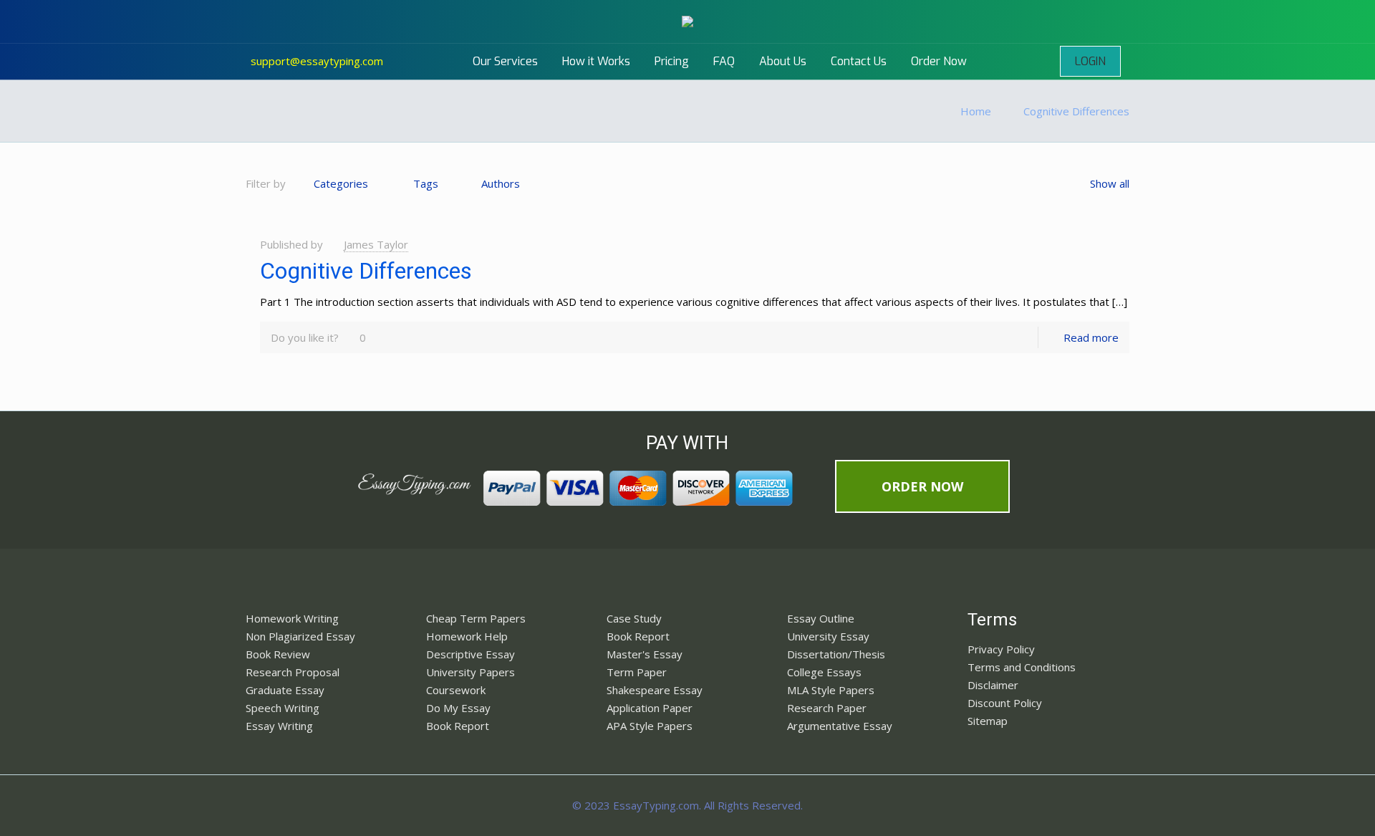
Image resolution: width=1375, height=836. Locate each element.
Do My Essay (458, 708)
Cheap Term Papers (476, 618)
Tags (425, 183)
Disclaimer (993, 685)
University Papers (470, 672)
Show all (1109, 183)
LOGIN (1090, 61)
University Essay (828, 636)
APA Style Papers (650, 726)
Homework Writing (292, 618)
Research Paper (827, 708)
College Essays (824, 672)
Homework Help (467, 636)
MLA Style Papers (830, 690)
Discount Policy (1005, 703)
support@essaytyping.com (317, 61)
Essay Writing (279, 726)
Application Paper (650, 708)
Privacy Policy (1001, 649)
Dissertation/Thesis (836, 654)
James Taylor (376, 244)
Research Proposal (292, 672)
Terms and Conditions (1022, 667)
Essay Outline (820, 618)
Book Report (457, 726)
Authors (500, 183)
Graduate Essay (285, 690)
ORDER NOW (922, 486)
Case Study (634, 618)
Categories (341, 183)
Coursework (456, 690)
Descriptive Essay (470, 654)
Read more (1091, 337)
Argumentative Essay (839, 726)
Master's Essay (644, 654)
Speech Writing (282, 708)
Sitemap (988, 721)
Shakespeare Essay (655, 690)
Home (975, 111)
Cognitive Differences (1076, 111)
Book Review (278, 654)
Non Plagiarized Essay (300, 636)
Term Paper (637, 672)
